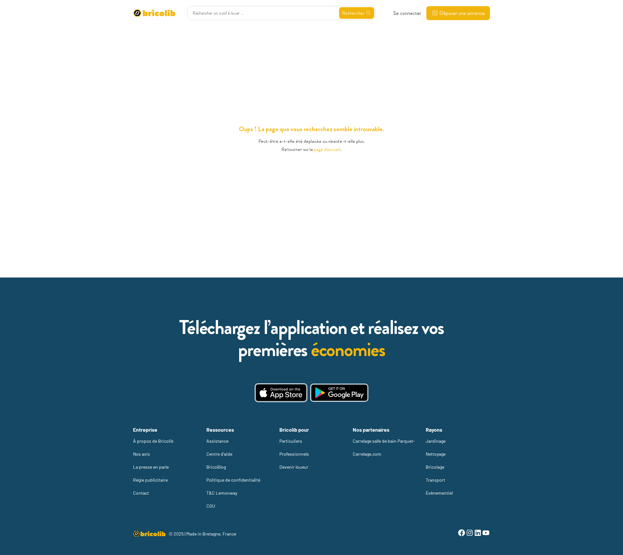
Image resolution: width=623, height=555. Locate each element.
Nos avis (141, 454)
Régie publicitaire (150, 480)
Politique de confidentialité (233, 480)
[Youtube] (486, 534)
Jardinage (436, 441)
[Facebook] (462, 534)
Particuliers (290, 441)
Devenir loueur (293, 467)
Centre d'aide (219, 454)
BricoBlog (216, 467)
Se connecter (407, 13)
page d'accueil (327, 149)
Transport (435, 480)
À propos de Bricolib (153, 441)
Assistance (217, 441)
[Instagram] (470, 534)
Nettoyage (436, 454)
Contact (141, 493)
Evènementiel (439, 493)
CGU (210, 506)
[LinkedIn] (478, 534)
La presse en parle (151, 467)
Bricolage (435, 467)
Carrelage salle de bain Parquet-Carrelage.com (384, 447)
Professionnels (294, 454)
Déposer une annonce (462, 13)
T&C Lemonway (221, 493)
